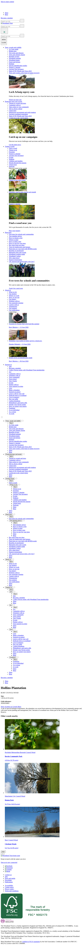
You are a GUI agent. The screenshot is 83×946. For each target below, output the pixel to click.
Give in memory (14, 397)
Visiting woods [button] (9, 146)
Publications (9, 882)
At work (11, 413)
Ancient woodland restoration (18, 114)
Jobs (6, 876)
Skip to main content (7, 2)
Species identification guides (18, 65)
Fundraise (12, 408)
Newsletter (8, 880)
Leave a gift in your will (16, 393)
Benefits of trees (14, 56)
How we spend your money (18, 406)
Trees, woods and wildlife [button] (13, 47)
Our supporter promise (16, 303)
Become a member (15, 368)
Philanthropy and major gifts (18, 403)
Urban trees (12, 110)
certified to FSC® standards (31, 941)
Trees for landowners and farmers (19, 247)
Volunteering (13, 306)
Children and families (16, 161)
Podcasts (11, 166)
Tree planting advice (15, 236)
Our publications (14, 310)
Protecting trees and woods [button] (13, 101)
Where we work (14, 295)
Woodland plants (14, 60)
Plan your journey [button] (14, 231)
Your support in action (16, 386)
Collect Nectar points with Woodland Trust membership (26, 370)
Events (11, 157)
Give (10, 388)
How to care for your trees (17, 243)
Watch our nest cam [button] (15, 100)
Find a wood (13, 148)
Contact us (8, 875)
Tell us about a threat (15, 109)
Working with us (14, 301)
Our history (12, 299)
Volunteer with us (14, 375)
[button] (13, 421)
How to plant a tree (15, 241)
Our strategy (13, 294)
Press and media (10, 878)
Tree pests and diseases (16, 53)
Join (10, 366)
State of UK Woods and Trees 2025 (20, 71)
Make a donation (14, 390)
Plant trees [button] (8, 232)
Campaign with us (15, 105)
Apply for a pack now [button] (16, 288)
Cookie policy (9, 887)
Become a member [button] (7, 18)
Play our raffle (13, 399)
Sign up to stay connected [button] (9, 862)
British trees (12, 51)
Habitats (11, 64)
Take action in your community (19, 107)
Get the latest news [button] (15, 145)
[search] (22, 20)
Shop (6, 13)
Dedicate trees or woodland (17, 395)
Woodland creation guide (17, 254)
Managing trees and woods (17, 252)
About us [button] (8, 290)
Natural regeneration (15, 260)
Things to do (13, 150)
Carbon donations (14, 401)
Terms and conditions (12, 891)
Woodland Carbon (15, 256)
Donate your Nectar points (17, 404)
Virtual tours (13, 164)
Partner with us (14, 384)
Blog (6, 14)
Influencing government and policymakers (22, 112)
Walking (11, 159)
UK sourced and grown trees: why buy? (22, 261)
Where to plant (13, 240)
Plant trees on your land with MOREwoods (23, 249)
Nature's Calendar (14, 67)
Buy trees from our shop (16, 245)
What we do (13, 292)
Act (10, 372)
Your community (14, 377)
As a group (12, 412)
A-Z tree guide (13, 49)
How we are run (14, 297)
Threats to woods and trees (17, 103)
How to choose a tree (15, 238)
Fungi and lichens (14, 62)
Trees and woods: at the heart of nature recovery (24, 73)
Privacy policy (9, 889)
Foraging (12, 152)
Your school (13, 379)
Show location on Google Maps (11, 707)
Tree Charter (13, 381)
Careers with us (14, 305)
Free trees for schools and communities (21, 234)
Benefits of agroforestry (16, 251)
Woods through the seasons (17, 163)
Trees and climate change (17, 55)
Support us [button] (8, 364)
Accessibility (9, 885)
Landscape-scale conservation (18, 118)
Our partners (13, 308)
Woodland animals (15, 58)
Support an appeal (14, 392)
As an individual (14, 410)
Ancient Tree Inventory (16, 69)
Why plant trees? (14, 258)
